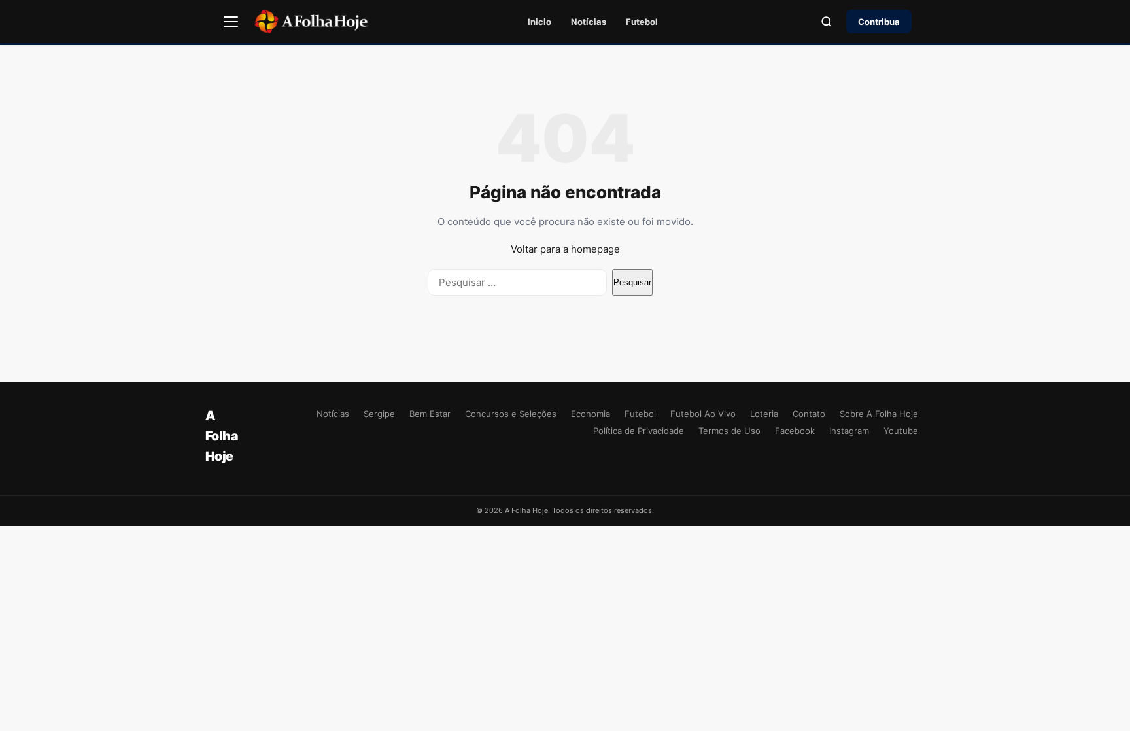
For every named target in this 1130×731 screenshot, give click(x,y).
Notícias (588, 21)
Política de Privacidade (638, 430)
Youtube (900, 430)
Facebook (795, 430)
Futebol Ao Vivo (703, 413)
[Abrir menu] (230, 21)
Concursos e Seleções (510, 413)
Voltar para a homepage (565, 249)
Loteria (764, 413)
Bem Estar (430, 413)
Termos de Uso (729, 430)
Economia (590, 413)
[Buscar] (826, 21)
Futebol (642, 21)
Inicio (539, 21)
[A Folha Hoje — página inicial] (311, 21)
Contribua (879, 21)
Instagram (849, 430)
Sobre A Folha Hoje (879, 413)
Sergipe (379, 413)
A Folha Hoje (221, 436)
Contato (809, 413)
